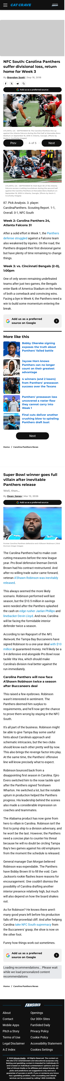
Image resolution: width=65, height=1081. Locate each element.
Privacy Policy (39, 1031)
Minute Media (20, 1058)
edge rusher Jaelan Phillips (37, 611)
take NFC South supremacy (33, 924)
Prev (13, 143)
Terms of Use (11, 1037)
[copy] (23, 83)
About (7, 1013)
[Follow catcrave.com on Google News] (56, 321)
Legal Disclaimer (14, 1043)
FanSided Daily (40, 1025)
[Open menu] (5, 5)
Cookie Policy (39, 1037)
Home (6, 447)
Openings (36, 1013)
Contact (8, 1019)
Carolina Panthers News (25, 447)
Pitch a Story (11, 1031)
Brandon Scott (16, 77)
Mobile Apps (11, 1025)
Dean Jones (14, 496)
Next (51, 143)
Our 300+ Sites (40, 1019)
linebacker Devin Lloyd (18, 616)
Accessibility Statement (46, 1043)
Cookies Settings (41, 1049)
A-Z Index (9, 1049)
